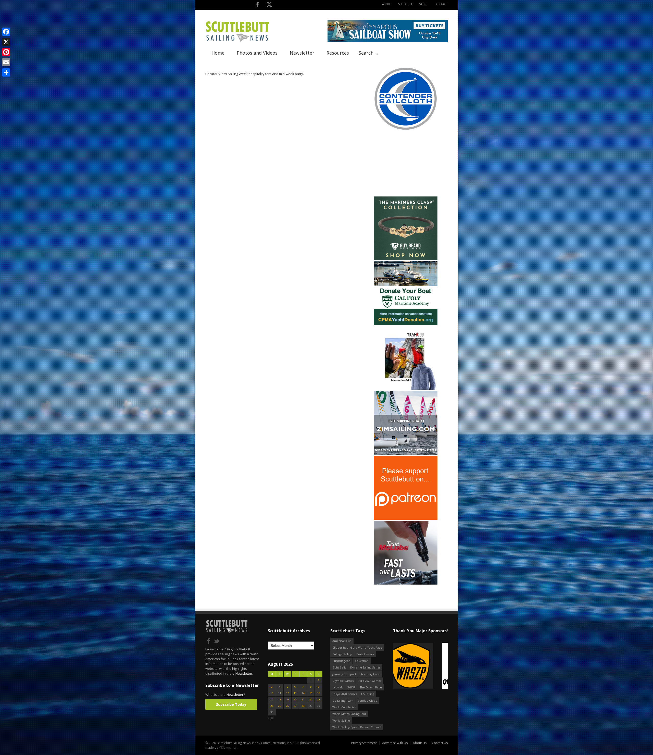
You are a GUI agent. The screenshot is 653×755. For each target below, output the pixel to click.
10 (271, 693)
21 (303, 699)
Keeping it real (370, 674)
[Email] (6, 62)
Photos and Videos (257, 53)
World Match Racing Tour (349, 714)
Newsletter (302, 53)
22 (310, 699)
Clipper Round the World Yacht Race (357, 647)
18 (279, 699)
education (362, 661)
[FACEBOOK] (257, 5)
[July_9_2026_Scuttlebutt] (405, 324)
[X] (6, 42)
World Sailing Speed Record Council (356, 727)
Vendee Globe (367, 700)
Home (217, 53)
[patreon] (405, 518)
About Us (419, 743)
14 (303, 693)
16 (318, 693)
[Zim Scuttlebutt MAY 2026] (405, 453)
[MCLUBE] (405, 583)
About (387, 4)
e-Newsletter (242, 673)
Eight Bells (339, 667)
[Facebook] (6, 32)
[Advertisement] (405, 163)
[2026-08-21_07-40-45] (388, 41)
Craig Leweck (365, 654)
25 (279, 706)
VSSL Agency (227, 747)
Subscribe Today (231, 704)
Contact (441, 4)
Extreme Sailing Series (365, 667)
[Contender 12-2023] (405, 129)
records (337, 687)
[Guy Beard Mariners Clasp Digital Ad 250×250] (405, 259)
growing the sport (344, 674)
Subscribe (405, 4)
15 (310, 693)
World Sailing (341, 720)
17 (271, 699)
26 (287, 706)
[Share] (6, 72)
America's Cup (341, 641)
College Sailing (342, 654)
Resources (337, 53)
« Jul (271, 718)
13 (295, 693)
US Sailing (367, 694)
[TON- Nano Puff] (405, 389)
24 (271, 706)
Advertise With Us (395, 743)
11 (279, 693)
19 (287, 699)
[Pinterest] (6, 52)
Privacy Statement (364, 743)
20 (295, 699)
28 (303, 706)
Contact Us (440, 743)
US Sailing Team (343, 700)
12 (287, 693)
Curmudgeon (341, 661)
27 (295, 706)
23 (318, 699)
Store (423, 4)
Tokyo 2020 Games (344, 694)
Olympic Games (343, 681)
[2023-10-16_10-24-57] (420, 666)
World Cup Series (344, 707)
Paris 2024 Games (369, 681)
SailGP (351, 687)
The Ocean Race (371, 687)
